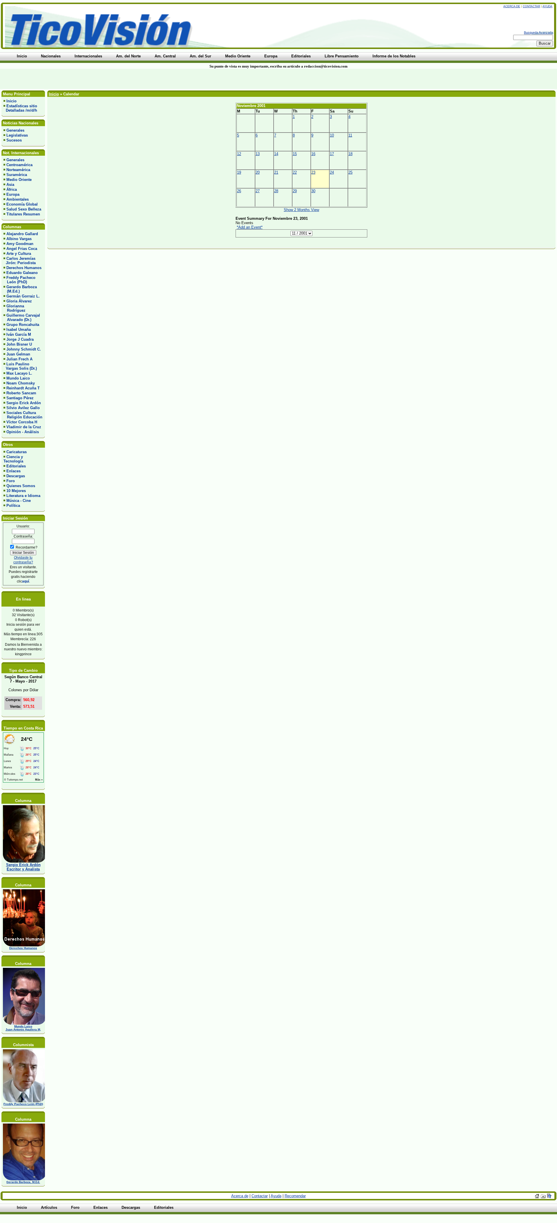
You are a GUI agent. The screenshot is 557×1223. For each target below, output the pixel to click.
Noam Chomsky (20, 383)
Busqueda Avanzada (538, 32)
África (11, 189)
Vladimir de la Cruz (23, 427)
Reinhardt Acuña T (23, 388)
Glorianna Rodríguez (14, 308)
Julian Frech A (19, 359)
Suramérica (16, 175)
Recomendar (295, 1196)
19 (239, 172)
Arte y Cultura (18, 253)
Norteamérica (18, 170)
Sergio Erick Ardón (23, 403)
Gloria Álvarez (19, 301)
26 (239, 191)
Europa (12, 194)
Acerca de (511, 6)
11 (350, 135)
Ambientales (17, 199)
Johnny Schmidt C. (23, 349)
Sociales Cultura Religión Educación (22, 415)
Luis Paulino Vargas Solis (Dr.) (20, 366)
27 (258, 191)
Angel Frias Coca (21, 248)
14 (276, 154)
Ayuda (547, 6)
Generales (15, 130)
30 (313, 191)
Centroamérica (19, 165)
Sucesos (14, 140)
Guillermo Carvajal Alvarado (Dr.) (21, 317)
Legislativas (17, 135)
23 (313, 172)
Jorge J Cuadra (20, 339)
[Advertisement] (133, 79)
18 (350, 154)
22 (295, 172)
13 (258, 154)
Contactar (531, 6)
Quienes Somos (20, 486)
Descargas (15, 476)
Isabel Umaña (18, 329)
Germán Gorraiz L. (23, 296)
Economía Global (22, 204)
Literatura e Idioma (23, 495)
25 (350, 172)
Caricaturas (16, 452)
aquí (25, 581)
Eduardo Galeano (22, 273)
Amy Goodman (19, 244)
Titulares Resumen (23, 214)
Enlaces (13, 471)
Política (13, 505)
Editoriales (16, 466)
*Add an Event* (250, 227)
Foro (10, 481)
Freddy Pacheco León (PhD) (19, 279)
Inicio (11, 101)
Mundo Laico (18, 378)
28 (276, 191)
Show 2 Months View (301, 210)
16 (313, 154)
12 (239, 154)
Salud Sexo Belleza (23, 209)
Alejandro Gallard (22, 234)
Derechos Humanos (23, 268)
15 (295, 154)
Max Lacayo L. (19, 373)
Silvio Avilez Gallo (23, 408)
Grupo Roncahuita (22, 324)
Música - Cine (18, 500)
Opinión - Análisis (22, 432)
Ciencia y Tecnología (13, 459)
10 (332, 135)
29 (295, 191)
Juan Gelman (18, 354)
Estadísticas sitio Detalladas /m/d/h (20, 108)
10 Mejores (16, 491)
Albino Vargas (19, 239)
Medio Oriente (19, 179)
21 (276, 172)
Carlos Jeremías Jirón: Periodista (19, 260)
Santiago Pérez (20, 398)
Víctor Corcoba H (21, 422)
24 (332, 172)
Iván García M (18, 334)
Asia (10, 184)
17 (332, 154)
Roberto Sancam (21, 393)
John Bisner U (19, 344)
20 (258, 172)
